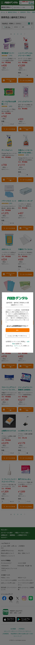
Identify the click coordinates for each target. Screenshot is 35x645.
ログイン (16, 346)
